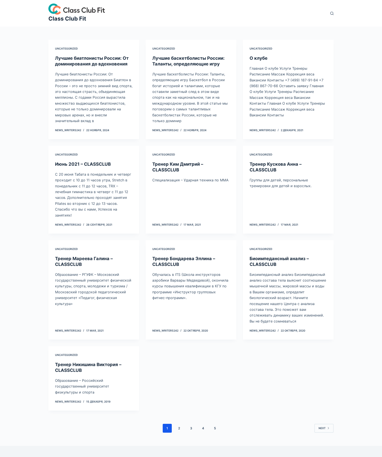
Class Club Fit (67, 18)
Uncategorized (66, 48)
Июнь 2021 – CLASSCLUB (83, 164)
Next (322, 428)
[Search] (332, 13)
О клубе (258, 58)
